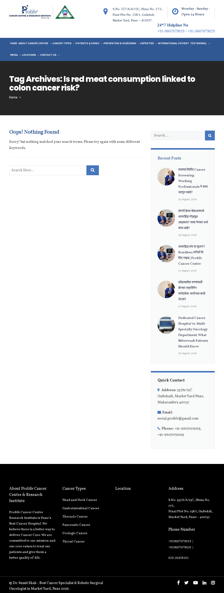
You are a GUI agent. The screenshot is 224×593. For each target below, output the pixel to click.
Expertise (147, 43)
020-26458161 (178, 558)
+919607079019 (179, 541)
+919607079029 (179, 547)
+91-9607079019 (170, 31)
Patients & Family (88, 43)
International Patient (173, 43)
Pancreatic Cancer (76, 525)
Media (14, 55)
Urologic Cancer (75, 533)
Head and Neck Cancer (79, 500)
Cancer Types (62, 43)
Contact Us (48, 55)
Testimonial (198, 43)
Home (13, 43)
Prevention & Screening (120, 43)
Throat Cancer (73, 541)
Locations (29, 55)
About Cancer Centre (33, 43)
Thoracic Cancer (75, 516)
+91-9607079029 (201, 31)
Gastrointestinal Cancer (80, 508)
